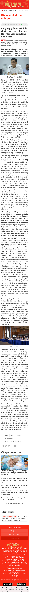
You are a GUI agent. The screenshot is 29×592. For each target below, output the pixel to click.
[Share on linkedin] (9, 446)
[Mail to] (12, 446)
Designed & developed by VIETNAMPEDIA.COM (12, 579)
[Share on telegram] (15, 446)
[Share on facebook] (2, 446)
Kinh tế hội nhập (16, 435)
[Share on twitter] (5, 446)
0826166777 (18, 567)
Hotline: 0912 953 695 (14, 534)
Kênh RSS (14, 576)
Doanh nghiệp (10, 438)
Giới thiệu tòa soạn (14, 538)
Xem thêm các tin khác (13, 503)
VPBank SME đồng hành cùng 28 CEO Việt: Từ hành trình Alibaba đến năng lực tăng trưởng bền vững (14, 492)
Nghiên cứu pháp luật (10, 10)
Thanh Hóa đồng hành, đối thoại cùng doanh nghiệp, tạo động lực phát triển (14, 472)
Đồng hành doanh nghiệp (12, 16)
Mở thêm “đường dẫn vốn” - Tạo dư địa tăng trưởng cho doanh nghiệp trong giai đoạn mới (14, 480)
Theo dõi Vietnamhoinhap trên (10, 24)
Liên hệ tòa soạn (14, 531)
